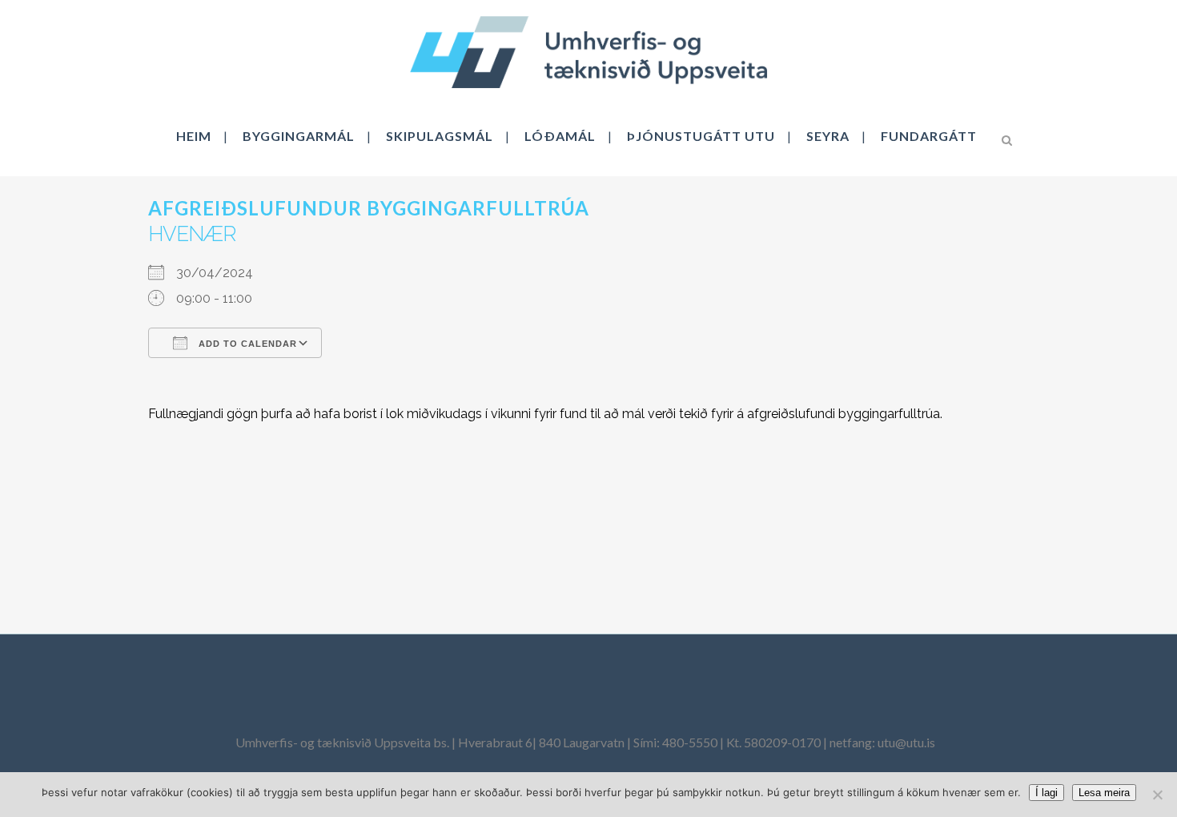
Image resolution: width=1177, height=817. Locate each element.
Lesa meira (1104, 793)
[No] (1157, 795)
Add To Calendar (246, 343)
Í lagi (1046, 793)
